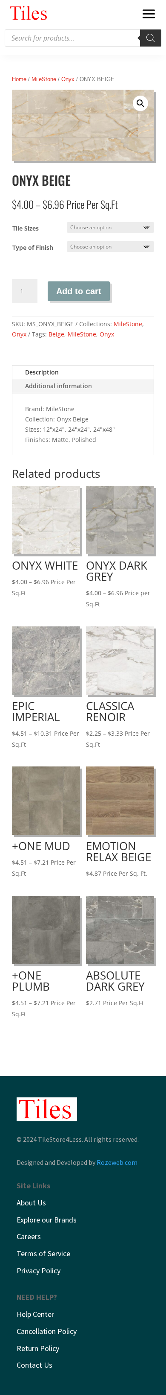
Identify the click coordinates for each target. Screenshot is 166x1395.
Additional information (58, 386)
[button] (140, 103)
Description (42, 372)
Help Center (35, 1314)
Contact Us (34, 1365)
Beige (56, 334)
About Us (31, 1203)
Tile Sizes (25, 228)
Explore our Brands (47, 1220)
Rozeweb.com (117, 1162)
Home (19, 79)
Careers (29, 1236)
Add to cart (78, 291)
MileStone (43, 79)
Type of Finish (32, 247)
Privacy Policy (38, 1270)
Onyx (67, 79)
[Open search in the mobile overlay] (83, 38)
